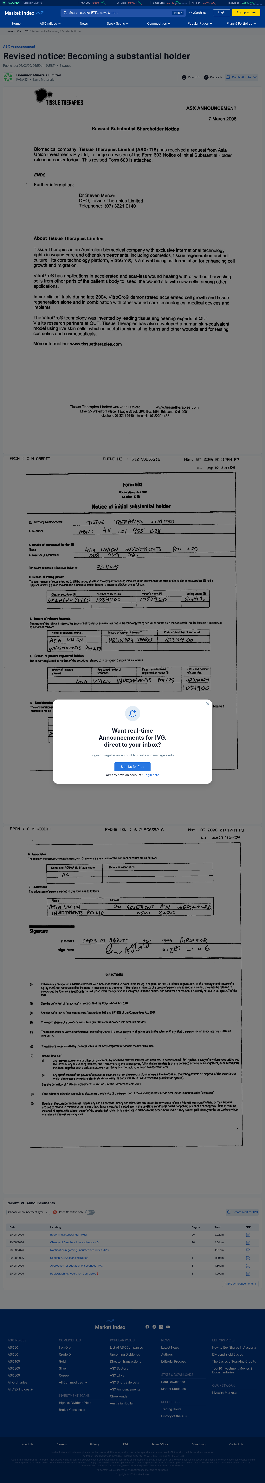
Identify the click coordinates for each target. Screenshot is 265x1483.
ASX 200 (85, 3)
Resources (233, 3)
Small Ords (159, 3)
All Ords (121, 3)
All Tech (196, 3)
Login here (151, 775)
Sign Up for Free (132, 766)
